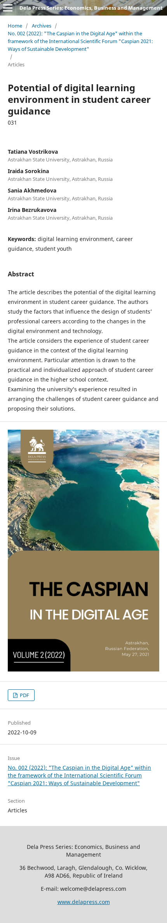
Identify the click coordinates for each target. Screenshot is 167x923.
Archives (41, 25)
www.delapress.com (83, 902)
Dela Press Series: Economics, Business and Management (91, 7)
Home (15, 25)
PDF (24, 695)
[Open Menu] (8, 8)
